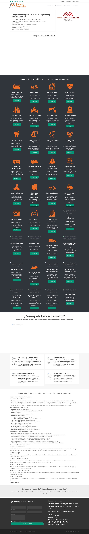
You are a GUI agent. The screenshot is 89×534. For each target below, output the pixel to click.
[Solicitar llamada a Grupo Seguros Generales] (67, 522)
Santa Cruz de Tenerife (61, 491)
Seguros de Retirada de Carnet (52, 141)
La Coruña (76, 491)
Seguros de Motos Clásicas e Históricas (70, 270)
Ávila (33, 491)
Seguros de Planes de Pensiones (70, 193)
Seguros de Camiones (16, 243)
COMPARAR (16, 100)
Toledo (43, 491)
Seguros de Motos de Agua (34, 272)
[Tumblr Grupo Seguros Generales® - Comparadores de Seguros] (75, 531)
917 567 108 (63, 1)
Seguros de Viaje (52, 115)
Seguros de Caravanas (34, 167)
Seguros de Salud (70, 92)
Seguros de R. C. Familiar (70, 141)
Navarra (54, 491)
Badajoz (71, 491)
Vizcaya (16, 491)
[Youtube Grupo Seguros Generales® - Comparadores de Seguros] (15, 1)
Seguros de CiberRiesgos (70, 217)
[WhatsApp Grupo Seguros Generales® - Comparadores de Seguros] (14, 1)
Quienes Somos (51, 524)
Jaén (40, 491)
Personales (58, 6)
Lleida (19, 491)
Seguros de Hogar (52, 92)
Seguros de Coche (17, 92)
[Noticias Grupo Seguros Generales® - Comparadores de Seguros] (22, 1)
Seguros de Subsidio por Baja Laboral (34, 141)
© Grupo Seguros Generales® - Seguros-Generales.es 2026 (22, 531)
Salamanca (23, 491)
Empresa (75, 6)
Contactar (62, 524)
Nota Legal (57, 524)
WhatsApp (69, 1)
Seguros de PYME (34, 219)
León (27, 491)
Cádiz (51, 491)
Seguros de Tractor (34, 243)
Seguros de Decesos (70, 115)
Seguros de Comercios (16, 219)
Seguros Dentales (17, 140)
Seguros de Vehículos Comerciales (52, 246)
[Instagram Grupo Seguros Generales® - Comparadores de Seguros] (17, 1)
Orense (30, 491)
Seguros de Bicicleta (52, 193)
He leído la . (19, 521)
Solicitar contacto (27, 523)
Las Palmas (47, 491)
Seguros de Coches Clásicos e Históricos (52, 270)
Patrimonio (67, 6)
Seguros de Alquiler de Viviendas (34, 296)
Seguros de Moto (34, 92)
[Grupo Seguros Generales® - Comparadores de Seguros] (32, 7)
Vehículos (49, 6)
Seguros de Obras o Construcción (52, 296)
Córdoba (43, 493)
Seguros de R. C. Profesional (16, 296)
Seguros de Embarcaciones (52, 167)
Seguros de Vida (16, 115)
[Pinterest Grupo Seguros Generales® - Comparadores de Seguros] (20, 1)
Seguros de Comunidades (34, 193)
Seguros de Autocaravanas (16, 167)
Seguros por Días (70, 167)
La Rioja (12, 491)
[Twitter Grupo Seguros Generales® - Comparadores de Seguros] (12, 1)
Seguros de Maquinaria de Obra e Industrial (70, 244)
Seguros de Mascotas (16, 193)
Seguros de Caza (70, 294)
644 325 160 (59, 519)
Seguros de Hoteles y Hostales (52, 220)
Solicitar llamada (76, 1)
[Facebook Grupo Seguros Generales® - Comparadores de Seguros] (10, 1)
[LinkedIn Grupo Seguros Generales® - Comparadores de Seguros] (61, 522)
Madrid (68, 491)
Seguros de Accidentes (34, 115)
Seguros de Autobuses (16, 269)
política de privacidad (21, 521)
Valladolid (37, 491)
